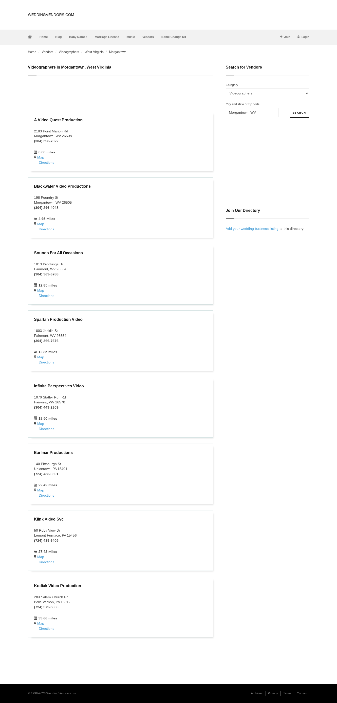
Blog (58, 37)
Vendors (148, 37)
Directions (46, 162)
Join (287, 37)
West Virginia (94, 52)
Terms (287, 693)
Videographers (69, 52)
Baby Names (78, 37)
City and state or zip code (243, 104)
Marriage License (107, 37)
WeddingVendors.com (51, 15)
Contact (302, 693)
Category (232, 85)
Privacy (273, 693)
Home (43, 37)
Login (305, 37)
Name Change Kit (173, 37)
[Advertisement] (120, 94)
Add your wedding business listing (252, 229)
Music (131, 37)
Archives (256, 693)
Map (40, 157)
